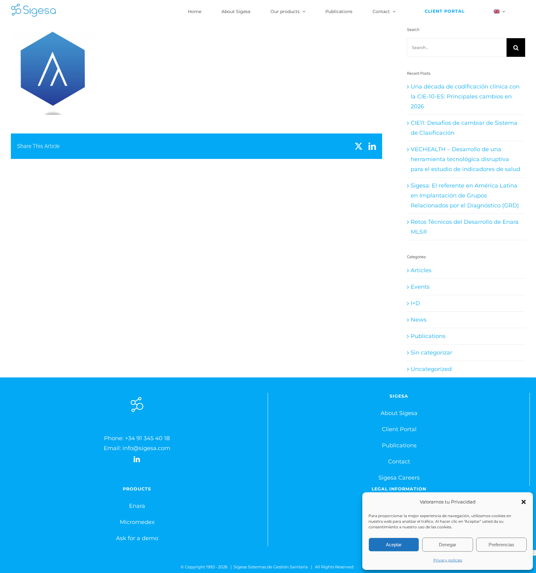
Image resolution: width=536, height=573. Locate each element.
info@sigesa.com (146, 448)
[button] (523, 502)
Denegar (447, 544)
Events (420, 286)
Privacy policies (447, 560)
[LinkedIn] (137, 459)
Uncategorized (431, 369)
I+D (415, 303)
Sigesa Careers (399, 477)
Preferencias (501, 544)
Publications (428, 336)
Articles (421, 270)
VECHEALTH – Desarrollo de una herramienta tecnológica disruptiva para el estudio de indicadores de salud (465, 159)
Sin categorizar (431, 352)
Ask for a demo (137, 538)
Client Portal (399, 429)
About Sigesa (399, 413)
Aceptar (394, 544)
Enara (137, 506)
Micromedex (137, 522)
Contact (399, 461)
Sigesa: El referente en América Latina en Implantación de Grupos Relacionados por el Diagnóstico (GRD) (465, 195)
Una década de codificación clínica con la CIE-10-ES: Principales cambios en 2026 (465, 96)
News (419, 319)
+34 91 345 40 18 (147, 438)
